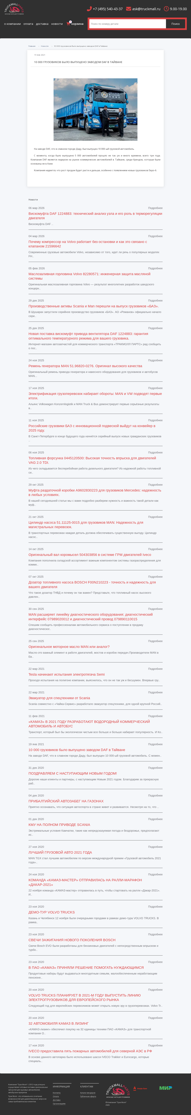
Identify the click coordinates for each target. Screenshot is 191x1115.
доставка (42, 24)
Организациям (59, 1103)
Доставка (56, 1100)
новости (57, 24)
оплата (28, 24)
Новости (45, 46)
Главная (31, 46)
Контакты (57, 1093)
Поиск (175, 24)
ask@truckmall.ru (146, 8)
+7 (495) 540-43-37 (108, 8)
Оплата (56, 1096)
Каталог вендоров (87, 1093)
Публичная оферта (88, 1096)
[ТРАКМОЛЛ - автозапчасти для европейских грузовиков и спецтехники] (118, 1090)
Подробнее (155, 208)
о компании (12, 24)
